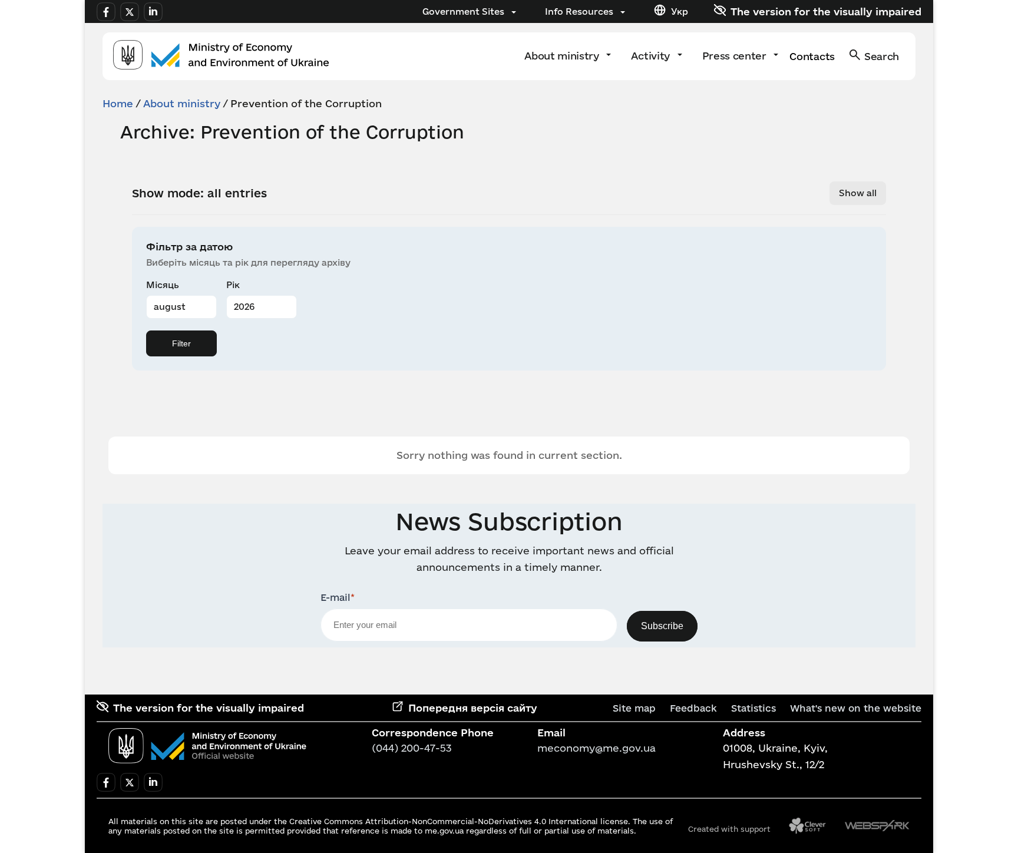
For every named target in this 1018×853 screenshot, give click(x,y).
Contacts (811, 56)
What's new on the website (855, 708)
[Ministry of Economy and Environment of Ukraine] (207, 745)
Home (118, 103)
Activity (651, 55)
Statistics (753, 708)
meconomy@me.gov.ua (596, 747)
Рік (233, 285)
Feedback (693, 708)
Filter (181, 343)
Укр (679, 11)
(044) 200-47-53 (412, 747)
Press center (735, 55)
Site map (634, 708)
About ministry (562, 55)
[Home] (221, 56)
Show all (858, 193)
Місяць (162, 285)
